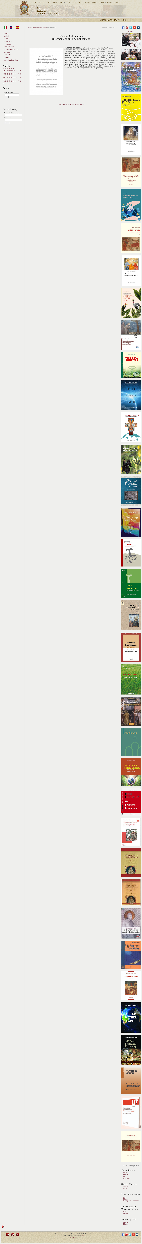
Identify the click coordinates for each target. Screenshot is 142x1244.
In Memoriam (9, 47)
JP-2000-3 (131, 32)
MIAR (125, 1188)
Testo (116, 2)
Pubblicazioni (91, 2)
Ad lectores (8, 52)
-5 (15, 70)
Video (101, 2)
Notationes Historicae (11, 49)
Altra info (7, 55)
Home (36, 2)
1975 (5, 69)
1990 (5, 74)
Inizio (6, 33)
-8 (11, 69)
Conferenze (52, 2)
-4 (13, 70)
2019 (131, 46)
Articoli (6, 36)
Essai (6, 39)
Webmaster (73, 1237)
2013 (127, 46)
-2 (9, 70)
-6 (7, 69)
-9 (13, 69)
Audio (109, 2)
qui (83, 1235)
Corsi (61, 2)
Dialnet (125, 1173)
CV (43, 2)
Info (124, 1197)
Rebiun (125, 1174)
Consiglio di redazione (131, 1201)
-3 (11, 70)
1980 (5, 70)
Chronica (7, 44)
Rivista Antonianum (37, 27)
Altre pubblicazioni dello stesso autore (71, 104)
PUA (68, 2)
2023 (135, 46)
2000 (5, 77)
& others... (126, 1178)
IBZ (124, 1176)
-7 (9, 69)
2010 (5, 81)
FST (81, 2)
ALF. (74, 2)
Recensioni (8, 41)
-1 (7, 70)
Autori (6, 57)
